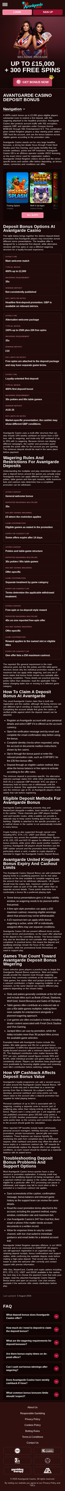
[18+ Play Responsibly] (17, 1451)
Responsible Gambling (32, 1413)
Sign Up (48, 12)
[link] (17, 191)
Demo (17, 194)
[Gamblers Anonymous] (48, 1470)
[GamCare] (17, 1460)
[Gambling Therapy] (17, 1470)
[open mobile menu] (5, 4)
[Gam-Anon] (48, 1460)
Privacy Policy (32, 1419)
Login (17, 12)
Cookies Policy (32, 1425)
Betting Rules (32, 1431)
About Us (32, 1407)
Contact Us (33, 1443)
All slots (32, 215)
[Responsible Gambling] (48, 1451)
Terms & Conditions (32, 1437)
